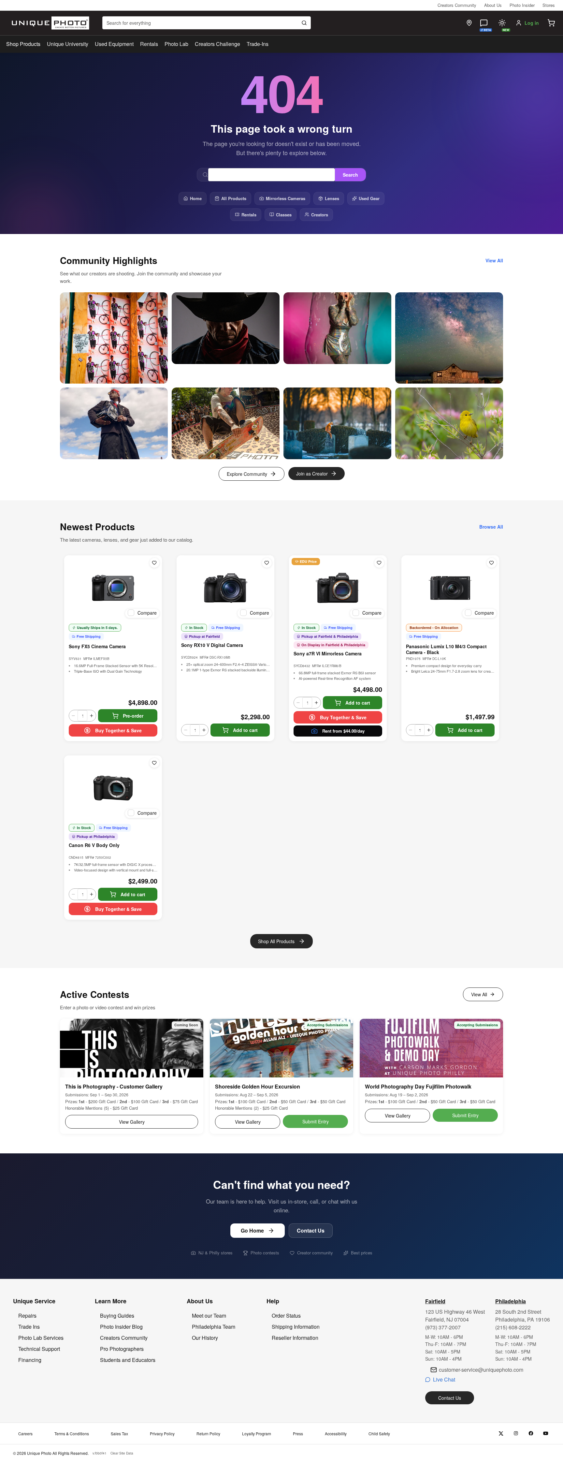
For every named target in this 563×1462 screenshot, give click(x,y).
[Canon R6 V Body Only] (113, 788)
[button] (551, 23)
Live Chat (444, 1379)
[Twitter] (501, 1433)
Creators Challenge (217, 44)
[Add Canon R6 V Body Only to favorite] (154, 763)
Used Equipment (114, 44)
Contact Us (311, 1230)
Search (350, 174)
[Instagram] (516, 1433)
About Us (493, 5)
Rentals (149, 44)
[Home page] (49, 23)
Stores (548, 5)
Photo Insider (522, 5)
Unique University (67, 44)
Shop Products (23, 44)
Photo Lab (176, 44)
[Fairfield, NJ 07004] (469, 22)
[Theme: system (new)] (502, 23)
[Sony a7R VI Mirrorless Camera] (338, 588)
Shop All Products (276, 941)
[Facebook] (531, 1433)
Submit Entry (315, 1121)
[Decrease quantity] (73, 715)
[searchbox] (206, 22)
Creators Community (457, 5)
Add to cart (245, 730)
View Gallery (132, 1121)
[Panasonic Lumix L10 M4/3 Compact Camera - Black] (450, 588)
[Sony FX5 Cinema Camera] (113, 588)
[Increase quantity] (91, 715)
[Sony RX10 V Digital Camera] (225, 588)
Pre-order (133, 715)
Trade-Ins (257, 44)
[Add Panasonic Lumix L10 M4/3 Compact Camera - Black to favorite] (492, 563)
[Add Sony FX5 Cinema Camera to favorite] (154, 563)
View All (479, 994)
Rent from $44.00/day (343, 731)
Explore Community (247, 474)
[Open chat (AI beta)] (484, 23)
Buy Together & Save (118, 730)
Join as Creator (312, 473)
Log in (532, 23)
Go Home (252, 1230)
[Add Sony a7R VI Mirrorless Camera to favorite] (379, 563)
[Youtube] (546, 1433)
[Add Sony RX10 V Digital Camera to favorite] (267, 563)
